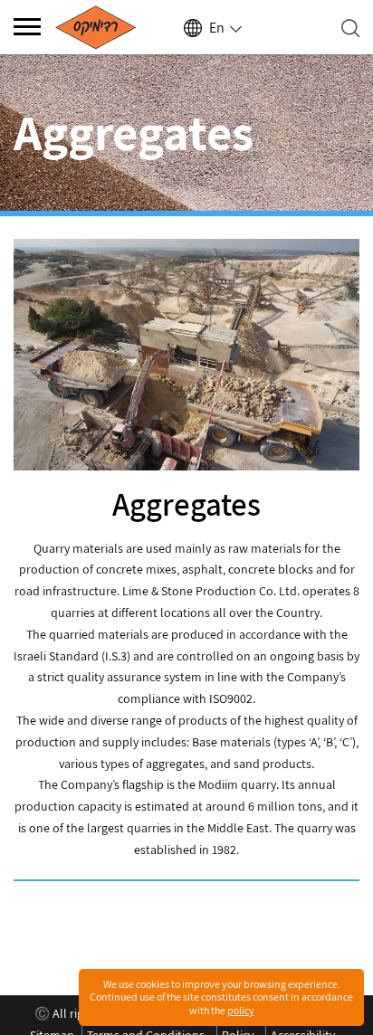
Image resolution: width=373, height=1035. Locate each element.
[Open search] (350, 28)
